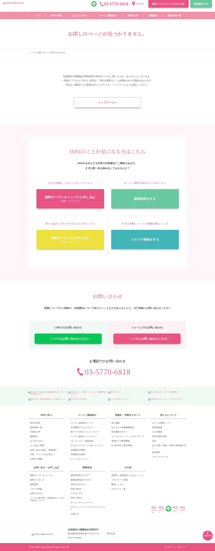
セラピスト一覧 (118, 489)
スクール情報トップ (161, 423)
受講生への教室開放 (120, 441)
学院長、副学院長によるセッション (127, 475)
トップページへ (107, 102)
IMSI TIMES (76, 498)
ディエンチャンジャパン (82, 502)
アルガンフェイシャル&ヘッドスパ (87, 445)
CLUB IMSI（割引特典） (122, 445)
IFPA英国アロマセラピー (82, 427)
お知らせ (75, 514)
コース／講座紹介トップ (82, 423)
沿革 (154, 441)
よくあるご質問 (37, 445)
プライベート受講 (119, 480)
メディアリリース (160, 457)
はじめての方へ (37, 441)
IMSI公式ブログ (78, 484)
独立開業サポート (119, 432)
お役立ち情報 (36, 459)
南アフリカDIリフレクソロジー (85, 432)
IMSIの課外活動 (159, 436)
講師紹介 (34, 436)
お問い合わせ (36, 493)
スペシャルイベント (80, 459)
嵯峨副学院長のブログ (81, 480)
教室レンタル (117, 484)
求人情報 (115, 423)
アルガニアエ (77, 493)
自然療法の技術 (78, 454)
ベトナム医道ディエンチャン (84, 436)
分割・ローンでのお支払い (42, 454)
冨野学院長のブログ (80, 475)
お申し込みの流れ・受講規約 (43, 450)
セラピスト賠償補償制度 (122, 427)
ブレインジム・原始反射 (82, 441)
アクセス (140, 4)
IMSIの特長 (35, 423)
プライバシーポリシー (176, 547)
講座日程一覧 (36, 427)
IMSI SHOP (76, 489)
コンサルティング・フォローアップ (127, 436)
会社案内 (156, 452)
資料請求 (201, 4)
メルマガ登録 (36, 489)
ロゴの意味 (157, 432)
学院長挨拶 (157, 427)
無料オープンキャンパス (168, 4)
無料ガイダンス (37, 480)
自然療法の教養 (78, 450)
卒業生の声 (35, 432)
